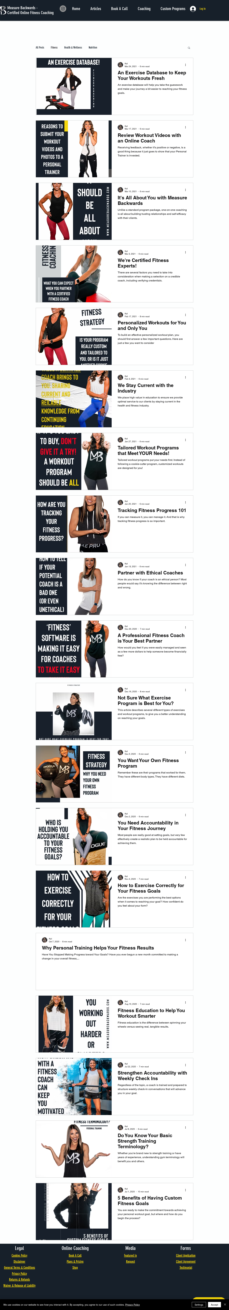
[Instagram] (63, 8)
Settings (199, 1304)
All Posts (40, 47)
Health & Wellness (73, 47)
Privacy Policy (132, 1304)
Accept (214, 1304)
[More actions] (187, 65)
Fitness (54, 47)
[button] (189, 48)
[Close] (225, 1304)
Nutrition (93, 47)
